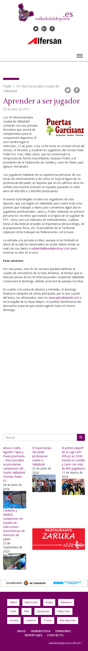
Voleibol (31, 620)
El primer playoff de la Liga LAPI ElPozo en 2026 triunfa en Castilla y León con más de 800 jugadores (73, 458)
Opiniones (63, 631)
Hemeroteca (40, 631)
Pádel (13, 611)
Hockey (14, 620)
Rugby (49, 602)
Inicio (21, 631)
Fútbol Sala (63, 611)
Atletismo (66, 602)
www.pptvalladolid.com (64, 297)
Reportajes (33, 635)
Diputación (43, 611)
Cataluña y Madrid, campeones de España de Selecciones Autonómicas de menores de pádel (14, 524)
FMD (26, 611)
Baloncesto (31, 602)
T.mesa (47, 620)
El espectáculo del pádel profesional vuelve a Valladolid (41, 456)
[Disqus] (44, 371)
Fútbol (13, 602)
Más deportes (68, 620)
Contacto (55, 635)
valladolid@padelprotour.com (50, 248)
